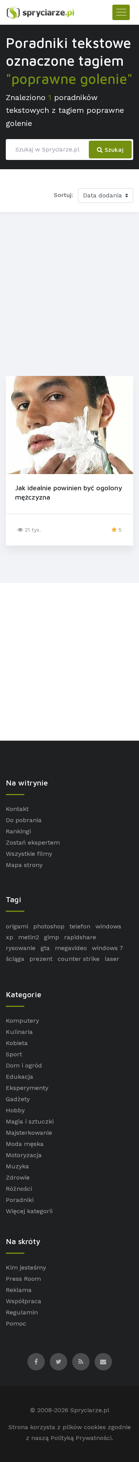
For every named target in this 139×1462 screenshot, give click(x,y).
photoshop (48, 926)
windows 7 (107, 948)
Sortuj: (63, 195)
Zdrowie (18, 1177)
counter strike (79, 958)
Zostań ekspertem (33, 842)
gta (45, 948)
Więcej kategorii (29, 1211)
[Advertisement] (69, 292)
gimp (51, 937)
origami (17, 926)
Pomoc (16, 1323)
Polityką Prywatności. (82, 1438)
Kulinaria (19, 1031)
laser (112, 958)
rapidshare (80, 937)
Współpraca (23, 1301)
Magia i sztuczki (30, 1121)
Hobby (15, 1110)
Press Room (23, 1278)
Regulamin (22, 1312)
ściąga (15, 958)
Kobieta (17, 1043)
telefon (80, 926)
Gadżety (18, 1099)
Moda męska (25, 1144)
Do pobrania (24, 820)
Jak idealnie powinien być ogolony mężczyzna (68, 492)
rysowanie (21, 948)
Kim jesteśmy (26, 1267)
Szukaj (113, 149)
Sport (14, 1054)
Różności (19, 1188)
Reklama (19, 1290)
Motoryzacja (24, 1155)
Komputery (22, 1020)
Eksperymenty (27, 1087)
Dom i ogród (24, 1065)
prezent (41, 958)
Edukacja (19, 1076)
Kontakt (17, 809)
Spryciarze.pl (89, 1410)
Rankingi (18, 831)
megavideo (71, 948)
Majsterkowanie (29, 1132)
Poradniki (20, 1200)
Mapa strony (24, 865)
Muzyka (17, 1166)
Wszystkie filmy (29, 853)
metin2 (28, 937)
